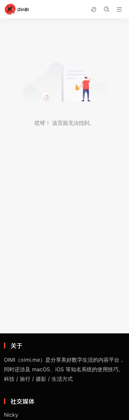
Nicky (11, 414)
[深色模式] (93, 9)
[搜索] (106, 9)
